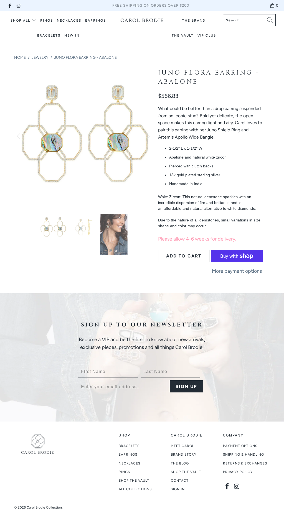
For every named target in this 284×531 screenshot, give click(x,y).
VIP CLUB (206, 35)
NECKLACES (69, 20)
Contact (180, 481)
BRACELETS (48, 35)
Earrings (128, 454)
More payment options (237, 271)
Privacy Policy (238, 472)
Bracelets (129, 446)
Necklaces (129, 463)
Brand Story (183, 454)
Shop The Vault (186, 472)
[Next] (147, 136)
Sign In (178, 489)
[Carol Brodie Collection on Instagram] (18, 5)
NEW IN (72, 35)
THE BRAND (194, 20)
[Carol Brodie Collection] (142, 20)
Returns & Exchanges (245, 463)
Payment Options (240, 446)
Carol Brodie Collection (44, 507)
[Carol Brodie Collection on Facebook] (9, 5)
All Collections (135, 489)
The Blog (180, 463)
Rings (46, 20)
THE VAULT (183, 35)
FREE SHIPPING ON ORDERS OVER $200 (150, 5)
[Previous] (19, 136)
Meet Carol (182, 446)
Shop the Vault (134, 481)
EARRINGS (95, 20)
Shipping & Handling (243, 454)
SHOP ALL (20, 20)
